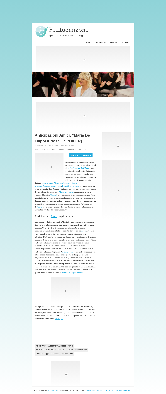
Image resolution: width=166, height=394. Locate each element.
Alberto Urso (47, 183)
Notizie (73, 145)
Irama (77, 186)
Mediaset (55, 354)
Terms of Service (109, 390)
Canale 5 (53, 195)
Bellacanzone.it (52, 390)
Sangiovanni (56, 186)
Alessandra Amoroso (62, 183)
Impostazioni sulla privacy (123, 390)
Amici (39, 207)
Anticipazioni (65, 145)
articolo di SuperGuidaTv (72, 273)
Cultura (113, 43)
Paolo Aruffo (54, 145)
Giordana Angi (81, 350)
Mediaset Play (67, 354)
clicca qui (59, 318)
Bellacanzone (69, 30)
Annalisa (46, 186)
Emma (70, 350)
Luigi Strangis (68, 186)
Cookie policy (99, 390)
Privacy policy (90, 390)
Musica (88, 43)
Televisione (101, 43)
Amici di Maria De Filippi (78, 168)
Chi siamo (126, 43)
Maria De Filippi (66, 192)
